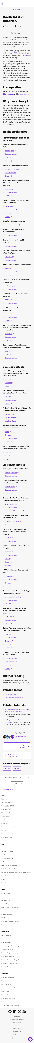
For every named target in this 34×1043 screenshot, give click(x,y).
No (18, 768)
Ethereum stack (8, 94)
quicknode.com (11, 314)
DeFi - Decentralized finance (10, 869)
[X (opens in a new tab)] (19, 1011)
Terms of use (17, 1031)
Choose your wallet (7, 851)
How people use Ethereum (9, 834)
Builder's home (5, 893)
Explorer (9, 641)
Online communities (7, 939)
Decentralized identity (8, 876)
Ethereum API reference (14, 511)
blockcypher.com (12, 472)
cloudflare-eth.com (12, 225)
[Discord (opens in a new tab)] (24, 1011)
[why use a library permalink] (2, 101)
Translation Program (7, 949)
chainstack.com (11, 504)
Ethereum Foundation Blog (10, 960)
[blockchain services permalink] (2, 464)
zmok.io (8, 351)
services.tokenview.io (13, 597)
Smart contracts (6, 816)
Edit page (18, 26)
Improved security (6, 984)
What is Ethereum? (6, 802)
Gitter (7, 459)
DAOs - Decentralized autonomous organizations (16, 872)
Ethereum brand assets (17, 1019)
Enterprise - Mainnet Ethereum (11, 921)
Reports (3, 1002)
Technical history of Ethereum (10, 988)
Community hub (6, 935)
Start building (5, 904)
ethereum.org (7, 789)
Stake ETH (4, 879)
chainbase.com (11, 486)
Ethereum (17, 40)
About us (17, 1016)
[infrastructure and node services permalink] (2, 139)
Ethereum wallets (6, 809)
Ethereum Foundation (7, 956)
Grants (3, 911)
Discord (8, 161)
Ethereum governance (8, 998)
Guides (3, 848)
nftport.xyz (9, 576)
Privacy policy (17, 1028)
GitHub (8, 157)
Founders (4, 925)
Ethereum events (6, 942)
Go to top (18, 783)
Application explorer (7, 858)
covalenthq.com (11, 658)
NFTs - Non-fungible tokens (9, 865)
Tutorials (4, 897)
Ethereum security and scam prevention (13, 827)
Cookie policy (17, 1035)
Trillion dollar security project (10, 1005)
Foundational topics (7, 914)
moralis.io (9, 552)
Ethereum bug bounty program (10, 953)
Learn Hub (4, 799)
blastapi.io (9, 189)
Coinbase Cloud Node (13, 521)
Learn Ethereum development (10, 907)
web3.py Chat (10, 421)
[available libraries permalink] (2, 131)
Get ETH (3, 855)
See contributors (21, 737)
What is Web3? (5, 813)
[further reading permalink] (2, 676)
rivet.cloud (9, 334)
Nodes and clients (11, 694)
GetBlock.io (10, 257)
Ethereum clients (23, 94)
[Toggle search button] (27, 3)
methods (25, 55)
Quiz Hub (4, 830)
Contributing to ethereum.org (10, 946)
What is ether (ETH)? (7, 806)
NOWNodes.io (10, 300)
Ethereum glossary (7, 837)
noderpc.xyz (10, 286)
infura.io (8, 268)
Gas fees (4, 820)
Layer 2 (3, 883)
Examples (9, 383)
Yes (8, 768)
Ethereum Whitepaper (8, 977)
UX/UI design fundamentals (9, 918)
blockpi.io (9, 206)
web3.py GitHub (11, 417)
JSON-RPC (18, 53)
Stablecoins (4, 862)
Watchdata (9, 617)
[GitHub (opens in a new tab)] (10, 1011)
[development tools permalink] (2, 366)
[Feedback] (30, 1039)
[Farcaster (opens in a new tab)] (14, 1011)
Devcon (4, 967)
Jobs (17, 1025)
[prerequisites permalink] (2, 87)
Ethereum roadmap (7, 981)
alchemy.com (10, 151)
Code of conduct (17, 1022)
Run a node (4, 823)
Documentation (11, 154)
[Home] (2, 3)
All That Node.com (12, 169)
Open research (6, 991)
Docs (7, 456)
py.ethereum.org (11, 414)
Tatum (8, 432)
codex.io (8, 634)
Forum (8, 565)
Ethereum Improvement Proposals (11, 995)
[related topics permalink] (2, 690)
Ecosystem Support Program (10, 963)
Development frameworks (14, 698)
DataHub (9, 538)
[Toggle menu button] (31, 3)
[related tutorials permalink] (2, 705)
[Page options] (12, 25)
